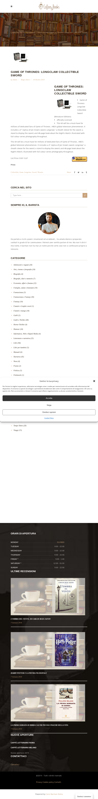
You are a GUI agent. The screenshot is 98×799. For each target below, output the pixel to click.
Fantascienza (18, 292)
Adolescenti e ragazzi (21, 265)
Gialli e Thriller (19, 320)
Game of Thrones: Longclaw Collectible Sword (70, 90)
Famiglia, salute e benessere (24, 288)
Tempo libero (42, 32)
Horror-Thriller (19, 325)
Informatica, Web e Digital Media (26, 334)
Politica (16, 370)
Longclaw (27, 172)
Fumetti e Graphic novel (22, 306)
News (15, 361)
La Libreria (30, 32)
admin (15, 80)
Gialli (16, 315)
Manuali (17, 352)
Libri (15, 343)
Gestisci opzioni (49, 412)
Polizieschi (17, 375)
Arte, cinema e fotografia (23, 269)
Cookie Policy (49, 418)
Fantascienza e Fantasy (22, 297)
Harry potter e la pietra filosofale (29, 673)
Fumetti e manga (20, 311)
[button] (94, 381)
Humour (16, 329)
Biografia (17, 274)
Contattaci (15, 764)
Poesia (16, 366)
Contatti (58, 782)
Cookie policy (48, 782)
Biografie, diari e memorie (23, 279)
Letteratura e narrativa (22, 338)
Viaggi (16, 430)
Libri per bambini (20, 348)
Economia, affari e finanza (23, 283)
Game (21, 172)
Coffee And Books (18, 32)
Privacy (39, 782)
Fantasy (16, 302)
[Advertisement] (32, 103)
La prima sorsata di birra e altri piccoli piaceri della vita (39, 725)
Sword (34, 172)
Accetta (49, 398)
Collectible (15, 172)
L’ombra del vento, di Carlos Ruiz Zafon (31, 619)
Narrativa (17, 357)
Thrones (40, 172)
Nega (49, 405)
